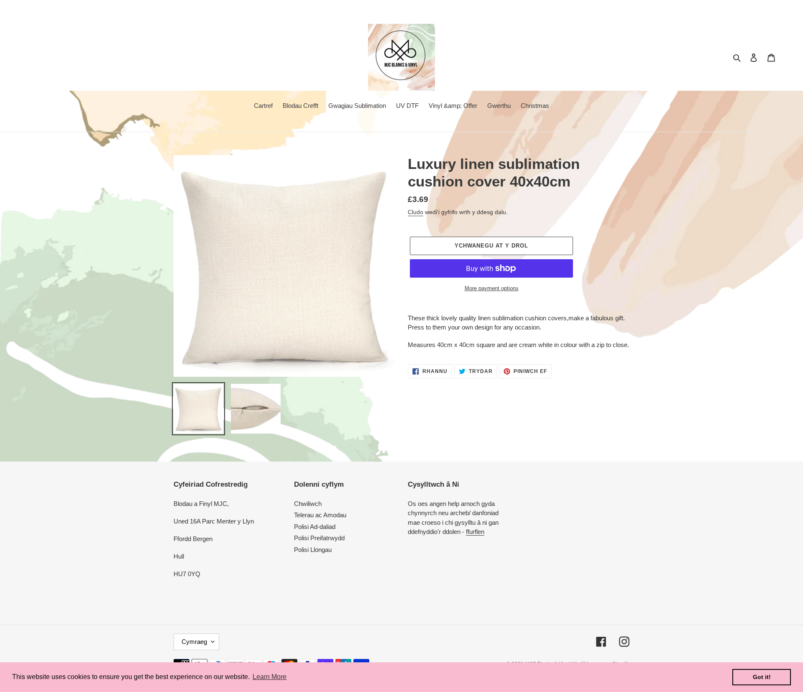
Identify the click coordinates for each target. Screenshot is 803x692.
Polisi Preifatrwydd (319, 537)
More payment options (492, 288)
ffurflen (475, 531)
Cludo (415, 212)
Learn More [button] (269, 676)
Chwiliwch (308, 503)
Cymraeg (194, 641)
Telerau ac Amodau (320, 514)
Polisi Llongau (313, 549)
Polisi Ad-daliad (314, 526)
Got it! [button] (762, 677)
